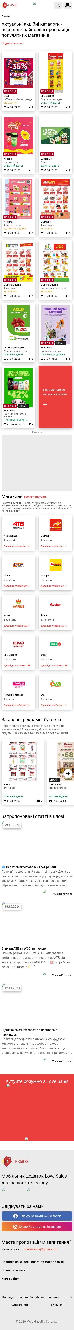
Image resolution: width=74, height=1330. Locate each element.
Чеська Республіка (31, 1297)
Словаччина (20, 1305)
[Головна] (9, 5)
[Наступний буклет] (67, 773)
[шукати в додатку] (58, 5)
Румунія (57, 1305)
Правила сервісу (13, 1270)
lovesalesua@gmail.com (40, 1249)
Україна (53, 1297)
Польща (7, 1297)
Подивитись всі (12, 43)
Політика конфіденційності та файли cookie (33, 1262)
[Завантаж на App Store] (43, 5)
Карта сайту (10, 1278)
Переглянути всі (35, 497)
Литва (67, 1297)
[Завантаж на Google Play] (38, 1192)
